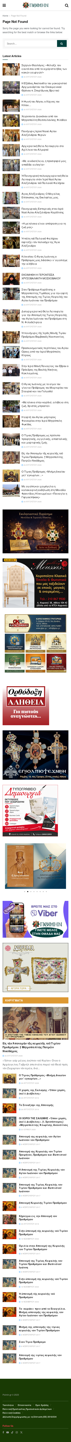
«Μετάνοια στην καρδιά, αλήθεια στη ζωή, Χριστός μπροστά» (45, 404)
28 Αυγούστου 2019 (30, 1098)
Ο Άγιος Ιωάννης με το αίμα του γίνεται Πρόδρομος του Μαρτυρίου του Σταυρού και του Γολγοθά (45, 387)
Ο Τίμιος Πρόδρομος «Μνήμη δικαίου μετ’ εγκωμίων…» (42, 1076)
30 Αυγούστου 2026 (32, 77)
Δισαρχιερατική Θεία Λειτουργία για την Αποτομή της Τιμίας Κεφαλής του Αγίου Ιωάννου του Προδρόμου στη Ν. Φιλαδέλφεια (44, 316)
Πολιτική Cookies (12, 1412)
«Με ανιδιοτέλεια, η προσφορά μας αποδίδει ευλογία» (44, 162)
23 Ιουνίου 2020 (28, 1129)
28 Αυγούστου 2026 (32, 479)
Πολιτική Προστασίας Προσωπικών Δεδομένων (27, 1409)
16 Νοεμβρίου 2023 (30, 1239)
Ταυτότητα (8, 1405)
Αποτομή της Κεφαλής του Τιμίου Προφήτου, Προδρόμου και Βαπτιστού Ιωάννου (43, 1155)
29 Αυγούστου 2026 (32, 268)
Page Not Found (18, 15)
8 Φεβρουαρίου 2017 (30, 1144)
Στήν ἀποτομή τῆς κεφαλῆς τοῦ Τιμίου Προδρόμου (43, 1232)
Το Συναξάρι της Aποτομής (36, 1105)
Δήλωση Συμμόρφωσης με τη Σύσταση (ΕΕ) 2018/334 (30, 1416)
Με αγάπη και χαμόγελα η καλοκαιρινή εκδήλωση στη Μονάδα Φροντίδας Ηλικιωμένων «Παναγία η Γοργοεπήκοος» (44, 491)
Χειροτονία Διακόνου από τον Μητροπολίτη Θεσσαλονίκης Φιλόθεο (44, 118)
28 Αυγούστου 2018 (30, 1224)
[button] (24, 891)
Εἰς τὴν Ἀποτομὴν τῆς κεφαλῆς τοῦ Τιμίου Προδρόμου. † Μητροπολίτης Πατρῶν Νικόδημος (42, 456)
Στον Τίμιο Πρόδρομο (32, 1342)
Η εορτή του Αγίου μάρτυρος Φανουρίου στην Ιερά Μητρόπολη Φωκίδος (42, 420)
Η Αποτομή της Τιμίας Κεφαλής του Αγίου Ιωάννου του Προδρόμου (35, 1035)
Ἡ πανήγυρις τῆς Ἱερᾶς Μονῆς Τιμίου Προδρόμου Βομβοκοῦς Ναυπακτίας (44, 334)
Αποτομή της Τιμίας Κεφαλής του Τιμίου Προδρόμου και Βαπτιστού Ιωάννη (40, 1264)
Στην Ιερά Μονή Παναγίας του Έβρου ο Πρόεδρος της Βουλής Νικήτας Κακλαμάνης (45, 369)
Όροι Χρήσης (42, 1405)
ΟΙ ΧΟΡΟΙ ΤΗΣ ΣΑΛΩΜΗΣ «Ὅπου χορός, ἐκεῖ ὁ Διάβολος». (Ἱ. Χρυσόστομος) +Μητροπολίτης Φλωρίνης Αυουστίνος (43, 1121)
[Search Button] (62, 43)
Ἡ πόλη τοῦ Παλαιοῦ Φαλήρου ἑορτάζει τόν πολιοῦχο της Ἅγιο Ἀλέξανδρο (41, 242)
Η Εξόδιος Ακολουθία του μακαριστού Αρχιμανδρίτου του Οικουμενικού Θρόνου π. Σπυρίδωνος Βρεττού (44, 86)
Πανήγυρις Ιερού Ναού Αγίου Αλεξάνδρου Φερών (39, 132)
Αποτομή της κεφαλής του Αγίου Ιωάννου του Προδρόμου (40, 1138)
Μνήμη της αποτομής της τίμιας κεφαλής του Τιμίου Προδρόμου (39, 1328)
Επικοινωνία (24, 1405)
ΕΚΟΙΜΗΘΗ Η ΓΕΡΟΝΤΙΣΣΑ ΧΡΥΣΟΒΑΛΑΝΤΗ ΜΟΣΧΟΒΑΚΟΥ (41, 276)
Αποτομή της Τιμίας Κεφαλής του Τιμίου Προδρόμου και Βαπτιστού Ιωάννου (40, 1188)
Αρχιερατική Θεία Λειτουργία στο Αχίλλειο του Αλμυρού (43, 147)
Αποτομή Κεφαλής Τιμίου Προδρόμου (43, 1202)
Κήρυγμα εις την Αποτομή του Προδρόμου (38, 1217)
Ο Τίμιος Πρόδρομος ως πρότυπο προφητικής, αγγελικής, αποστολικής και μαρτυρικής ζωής (44, 438)
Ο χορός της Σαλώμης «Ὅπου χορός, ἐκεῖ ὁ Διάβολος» (42, 1091)
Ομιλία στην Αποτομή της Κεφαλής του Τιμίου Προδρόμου (42, 1247)
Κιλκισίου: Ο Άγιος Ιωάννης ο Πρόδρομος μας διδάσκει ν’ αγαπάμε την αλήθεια (45, 260)
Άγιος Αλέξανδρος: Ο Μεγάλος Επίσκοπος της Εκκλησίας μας (41, 195)
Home (5, 15)
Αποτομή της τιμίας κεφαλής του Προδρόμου (40, 1356)
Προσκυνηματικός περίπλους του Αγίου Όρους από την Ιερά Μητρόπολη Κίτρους (45, 351)
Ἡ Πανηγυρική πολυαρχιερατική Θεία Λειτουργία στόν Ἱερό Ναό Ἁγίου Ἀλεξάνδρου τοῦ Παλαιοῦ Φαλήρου (45, 179)
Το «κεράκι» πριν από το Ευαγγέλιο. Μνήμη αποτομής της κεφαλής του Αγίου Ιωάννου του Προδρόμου (42, 1312)
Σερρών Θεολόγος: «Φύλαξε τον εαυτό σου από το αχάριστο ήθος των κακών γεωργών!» (44, 68)
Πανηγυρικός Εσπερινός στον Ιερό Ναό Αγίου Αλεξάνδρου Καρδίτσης (43, 210)
